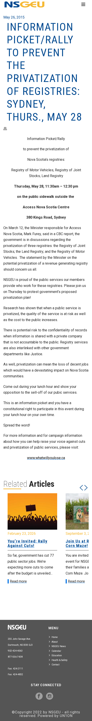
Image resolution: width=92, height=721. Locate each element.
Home (55, 637)
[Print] (7, 128)
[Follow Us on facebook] (39, 696)
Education (57, 655)
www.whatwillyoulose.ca (46, 458)
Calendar (56, 651)
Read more (18, 581)
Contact (55, 664)
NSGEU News (59, 646)
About (55, 641)
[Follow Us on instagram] (49, 696)
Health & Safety (59, 660)
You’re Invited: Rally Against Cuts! (28, 543)
